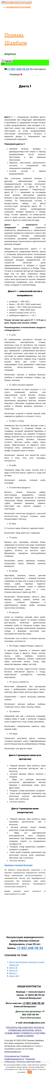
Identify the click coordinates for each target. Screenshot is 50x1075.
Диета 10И (14, 976)
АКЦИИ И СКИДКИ (25, 1036)
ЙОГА (30, 1027)
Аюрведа (8, 865)
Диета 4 (13, 973)
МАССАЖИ (23, 1027)
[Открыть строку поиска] (3, 64)
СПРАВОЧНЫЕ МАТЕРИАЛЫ (21, 1030)
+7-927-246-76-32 (18, 69)
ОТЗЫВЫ (9, 1033)
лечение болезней (23, 865)
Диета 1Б (13, 967)
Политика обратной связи (29, 1062)
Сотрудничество (12, 1056)
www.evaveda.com (12, 1051)
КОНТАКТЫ (39, 1027)
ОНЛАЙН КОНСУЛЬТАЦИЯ (18, 7)
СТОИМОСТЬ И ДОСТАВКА (33, 1033)
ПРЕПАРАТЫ (11, 1027)
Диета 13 (13, 970)
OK (30, 1072)
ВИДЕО (16, 1033)
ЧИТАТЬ (38, 1030)
